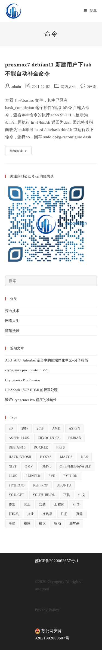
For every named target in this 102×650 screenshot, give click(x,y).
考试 (12, 523)
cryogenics (49, 438)
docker (41, 447)
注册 (64, 514)
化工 (27, 504)
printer (33, 476)
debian (74, 438)
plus (13, 476)
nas (84, 457)
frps (60, 447)
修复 (12, 504)
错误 (42, 523)
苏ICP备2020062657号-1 (57, 561)
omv (29, 466)
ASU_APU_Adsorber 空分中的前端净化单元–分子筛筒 (46, 360)
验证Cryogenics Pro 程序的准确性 (31, 400)
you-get (16, 495)
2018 (40, 428)
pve (51, 476)
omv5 (47, 466)
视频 (27, 523)
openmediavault (75, 466)
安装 (42, 504)
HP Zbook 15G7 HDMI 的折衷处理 (31, 390)
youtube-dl (44, 495)
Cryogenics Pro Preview (22, 380)
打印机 (14, 514)
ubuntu (64, 485)
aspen (74, 428)
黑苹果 (74, 523)
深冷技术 (12, 311)
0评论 (91, 87)
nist (13, 466)
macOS (66, 457)
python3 (17, 485)
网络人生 (68, 87)
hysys (46, 457)
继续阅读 (21, 152)
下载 (66, 495)
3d (11, 428)
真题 (79, 514)
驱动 (57, 523)
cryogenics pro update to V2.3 (27, 370)
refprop (40, 485)
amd (56, 428)
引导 (76, 504)
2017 (25, 428)
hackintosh (20, 457)
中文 (81, 495)
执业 (30, 514)
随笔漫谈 (12, 331)
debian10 (17, 447)
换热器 (47, 514)
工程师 (59, 504)
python (70, 476)
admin (16, 87)
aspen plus (19, 438)
